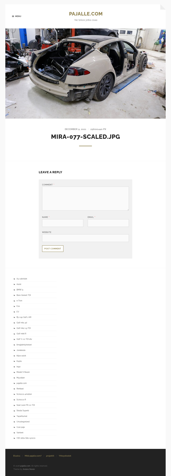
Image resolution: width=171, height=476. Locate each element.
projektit (50, 456)
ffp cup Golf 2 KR (24, 317)
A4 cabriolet (22, 279)
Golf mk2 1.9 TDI (24, 328)
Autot (19, 284)
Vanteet (20, 432)
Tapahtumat (22, 416)
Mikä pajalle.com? (33, 456)
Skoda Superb (23, 410)
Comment (48, 185)
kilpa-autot (21, 355)
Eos (18, 306)
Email (91, 217)
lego (18, 366)
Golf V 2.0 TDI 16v (24, 339)
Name (46, 217)
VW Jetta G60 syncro (26, 438)
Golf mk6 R (21, 333)
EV (18, 312)
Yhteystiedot (65, 456)
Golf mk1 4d (22, 322)
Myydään (21, 377)
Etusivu (16, 456)
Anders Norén (29, 469)
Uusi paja (21, 427)
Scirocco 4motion (24, 394)
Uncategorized (23, 421)
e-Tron (19, 300)
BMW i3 (20, 289)
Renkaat (20, 388)
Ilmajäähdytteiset (24, 345)
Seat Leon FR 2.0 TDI (26, 405)
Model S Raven (23, 372)
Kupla (19, 361)
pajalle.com (86, 14)
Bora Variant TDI (24, 295)
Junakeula (21, 350)
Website (46, 232)
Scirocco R (21, 399)
